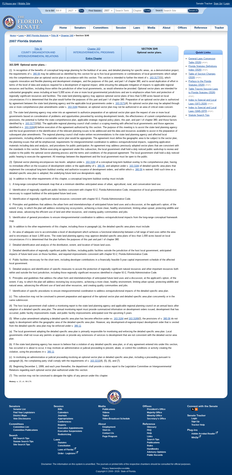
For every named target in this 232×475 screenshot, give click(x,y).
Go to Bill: (50, 11)
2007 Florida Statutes (37, 35)
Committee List (21, 427)
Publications (108, 409)
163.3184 (72, 107)
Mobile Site (24, 3)
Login (227, 3)
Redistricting (64, 434)
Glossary (151, 427)
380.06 (36, 73)
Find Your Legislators (24, 412)
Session (121, 27)
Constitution (64, 446)
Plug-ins (192, 429)
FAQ (149, 430)
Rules (150, 446)
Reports (62, 425)
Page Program (109, 436)
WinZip (195, 437)
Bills (60, 409)
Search (159, 10)
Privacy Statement (110, 468)
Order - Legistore (67, 453)
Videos (105, 412)
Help (149, 433)
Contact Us (108, 433)
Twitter (192, 409)
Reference (200, 27)
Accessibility (124, 468)
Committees (100, 27)
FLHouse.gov (9, 3)
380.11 (77, 325)
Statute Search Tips (199, 115)
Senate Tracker (196, 415)
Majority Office (154, 412)
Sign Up (218, 3)
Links (150, 436)
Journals (62, 415)
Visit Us (106, 430)
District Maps (20, 415)
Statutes (62, 442)
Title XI (54, 35)
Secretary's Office (156, 419)
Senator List (19, 409)
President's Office (156, 409)
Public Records (155, 455)
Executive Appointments (70, 428)
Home (63, 27)
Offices (182, 27)
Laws (136, 27)
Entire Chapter (94, 58)
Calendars (63, 412)
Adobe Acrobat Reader (203, 434)
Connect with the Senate (202, 406)
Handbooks (153, 449)
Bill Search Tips (21, 438)
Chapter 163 (67, 35)
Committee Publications (25, 430)
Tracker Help (198, 425)
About (166, 27)
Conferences (64, 422)
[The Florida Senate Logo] (22, 23)
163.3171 (120, 103)
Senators (80, 27)
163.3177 (154, 77)
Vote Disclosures (22, 419)
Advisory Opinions (156, 452)
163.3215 (95, 360)
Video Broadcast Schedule (116, 419)
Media (151, 27)
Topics (105, 415)
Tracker (219, 27)
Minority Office (154, 415)
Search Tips (153, 439)
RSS (196, 409)
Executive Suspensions (70, 431)
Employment (108, 427)
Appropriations (65, 419)
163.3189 (133, 318)
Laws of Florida (66, 450)
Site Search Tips (21, 444)
